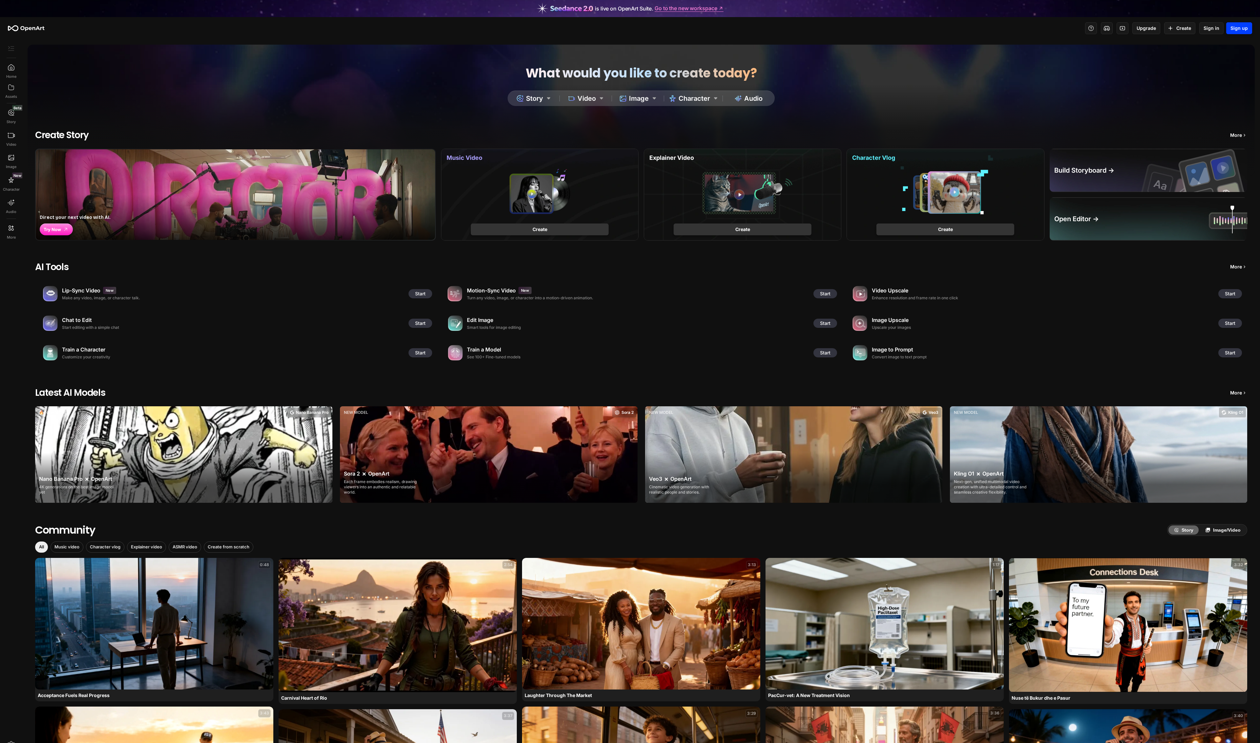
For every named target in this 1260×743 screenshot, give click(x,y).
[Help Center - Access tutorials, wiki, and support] (1091, 28)
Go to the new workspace (686, 8)
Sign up (1239, 28)
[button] (41, 547)
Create (1183, 28)
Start (420, 293)
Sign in (1211, 28)
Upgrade (1146, 28)
